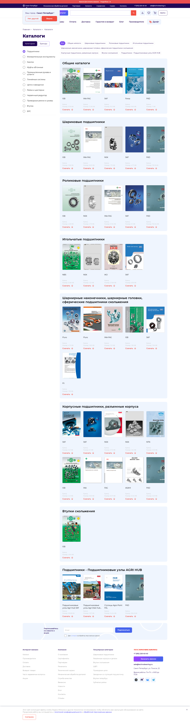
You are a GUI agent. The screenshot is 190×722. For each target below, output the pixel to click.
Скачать (66, 110)
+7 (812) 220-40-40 (140, 6)
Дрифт (156, 22)
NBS (64, 275)
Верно (49, 19)
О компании (63, 655)
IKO (106, 275)
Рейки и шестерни (35, 90)
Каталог (62, 13)
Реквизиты (62, 666)
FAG (106, 488)
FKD (148, 99)
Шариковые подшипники (103, 655)
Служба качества (65, 678)
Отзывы (60, 22)
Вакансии (62, 682)
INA (85, 488)
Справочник (101, 6)
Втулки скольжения (101, 663)
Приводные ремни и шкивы (40, 101)
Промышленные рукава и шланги (39, 73)
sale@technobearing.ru (158, 6)
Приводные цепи (100, 670)
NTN (148, 442)
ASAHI (128, 488)
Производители (136, 22)
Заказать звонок (148, 659)
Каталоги (88, 6)
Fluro (64, 337)
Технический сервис (66, 670)
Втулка (30, 106)
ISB (63, 99)
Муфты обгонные (35, 67)
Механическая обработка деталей (55, 6)
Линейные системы (36, 79)
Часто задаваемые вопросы (34, 674)
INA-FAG (87, 99)
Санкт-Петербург (31, 6)
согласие (74, 635)
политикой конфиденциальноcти (68, 712)
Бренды (43, 44)
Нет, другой (33, 19)
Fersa (127, 99)
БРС (29, 111)
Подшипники (33, 51)
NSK (106, 157)
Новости (61, 686)
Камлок (30, 62)
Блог (121, 22)
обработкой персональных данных (98, 712)
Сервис (112, 6)
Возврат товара (29, 670)
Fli (63, 383)
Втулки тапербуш (100, 678)
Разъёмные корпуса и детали (105, 659)
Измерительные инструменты (41, 57)
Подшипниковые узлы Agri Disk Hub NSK (91, 608)
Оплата (72, 22)
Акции (25, 678)
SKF (106, 99)
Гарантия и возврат (105, 22)
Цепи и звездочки (35, 85)
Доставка (86, 22)
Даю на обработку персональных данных (84, 635)
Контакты (123, 6)
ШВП (95, 666)
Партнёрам (76, 6)
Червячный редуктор (37, 95)
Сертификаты (63, 659)
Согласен (29, 717)
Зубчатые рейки (99, 682)
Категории (30, 44)
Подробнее (104, 2)
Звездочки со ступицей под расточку (108, 674)
